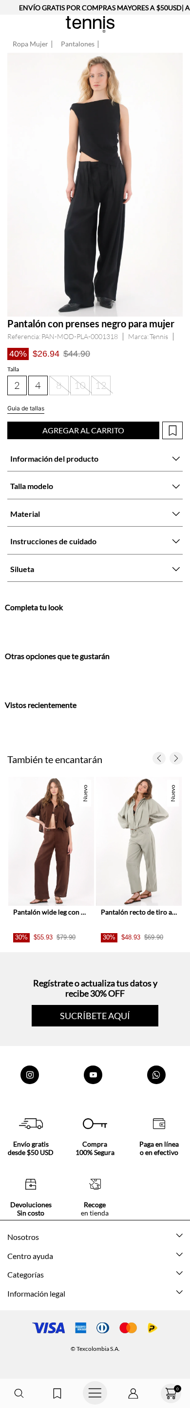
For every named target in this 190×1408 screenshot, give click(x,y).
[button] (19, 1393)
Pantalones (78, 44)
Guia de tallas (25, 408)
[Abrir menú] (95, 1393)
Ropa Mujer (30, 44)
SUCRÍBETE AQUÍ (95, 1015)
